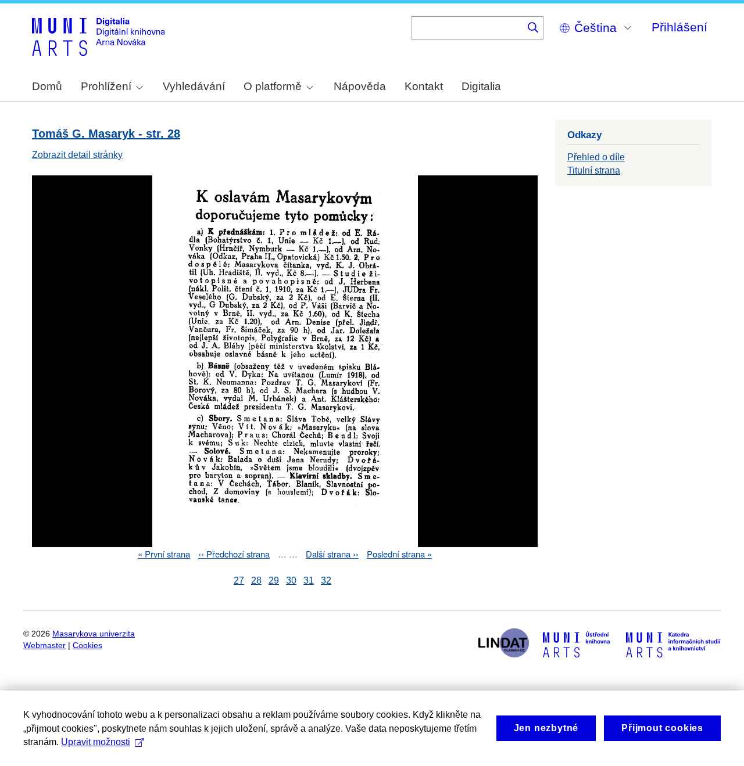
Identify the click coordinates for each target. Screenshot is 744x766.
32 (326, 580)
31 (308, 580)
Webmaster (44, 645)
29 (274, 580)
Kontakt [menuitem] (424, 86)
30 (291, 580)
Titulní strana (593, 170)
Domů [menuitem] (47, 86)
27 (239, 580)
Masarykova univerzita (93, 634)
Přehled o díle (596, 157)
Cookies (87, 645)
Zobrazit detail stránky (77, 155)
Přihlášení (679, 27)
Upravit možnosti (95, 742)
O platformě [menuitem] (273, 86)
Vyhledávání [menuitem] (194, 86)
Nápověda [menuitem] (360, 86)
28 (256, 580)
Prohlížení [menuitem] (106, 86)
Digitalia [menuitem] (481, 86)
